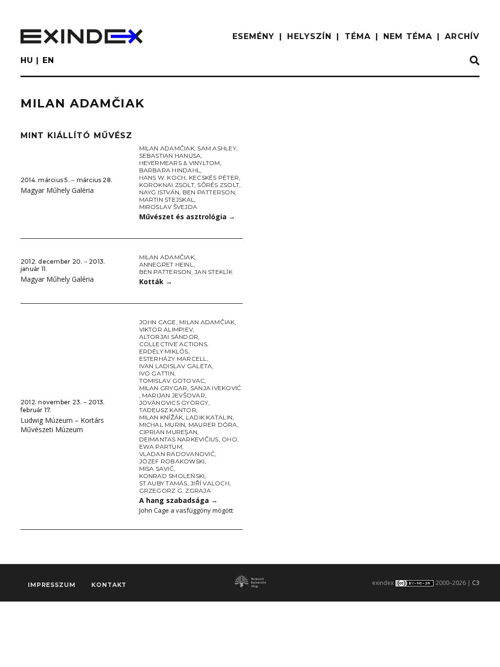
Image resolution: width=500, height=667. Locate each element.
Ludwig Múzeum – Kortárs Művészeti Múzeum (62, 425)
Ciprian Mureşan (168, 432)
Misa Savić (156, 468)
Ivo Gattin (156, 373)
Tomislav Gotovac (172, 380)
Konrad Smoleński (172, 475)
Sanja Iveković (215, 388)
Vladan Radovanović (177, 454)
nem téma (407, 36)
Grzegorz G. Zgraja (175, 490)
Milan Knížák (161, 417)
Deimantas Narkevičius (179, 439)
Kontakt (108, 584)
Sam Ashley (216, 148)
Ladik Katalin (209, 417)
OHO (229, 439)
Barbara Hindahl (170, 170)
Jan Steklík (213, 271)
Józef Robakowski (172, 461)
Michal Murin (162, 424)
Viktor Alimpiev (166, 329)
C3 (475, 583)
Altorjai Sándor (169, 336)
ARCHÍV (462, 36)
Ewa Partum (160, 446)
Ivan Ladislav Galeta (175, 366)
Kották (155, 281)
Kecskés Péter (214, 177)
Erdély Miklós (163, 351)
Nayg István (159, 192)
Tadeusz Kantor (167, 410)
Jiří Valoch (209, 483)
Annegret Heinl (166, 264)
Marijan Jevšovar (173, 395)
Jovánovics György (173, 402)
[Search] (474, 61)
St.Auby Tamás (163, 483)
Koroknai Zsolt (166, 184)
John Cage (157, 322)
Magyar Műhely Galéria (57, 190)
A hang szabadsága (178, 500)
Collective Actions (173, 344)
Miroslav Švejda (168, 206)
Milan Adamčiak (166, 148)
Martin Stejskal (167, 199)
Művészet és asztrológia (187, 216)
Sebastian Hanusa (170, 155)
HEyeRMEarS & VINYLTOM (179, 163)
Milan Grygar (163, 388)
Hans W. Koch (162, 177)
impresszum (51, 584)
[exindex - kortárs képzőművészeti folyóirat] (82, 36)
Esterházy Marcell (173, 358)
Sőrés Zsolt (218, 184)
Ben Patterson (209, 192)
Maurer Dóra (212, 424)
